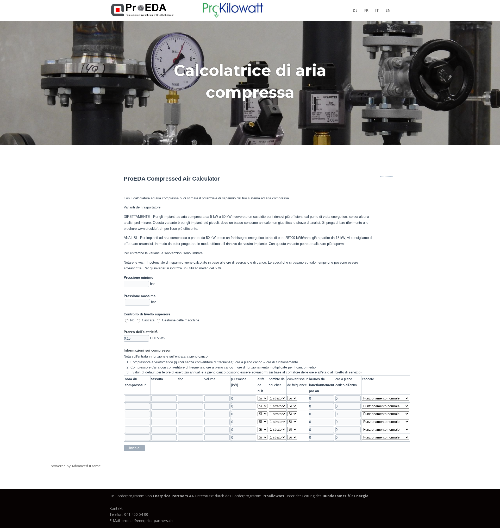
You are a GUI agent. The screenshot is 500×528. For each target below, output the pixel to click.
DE (355, 11)
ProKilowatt (274, 495)
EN (388, 11)
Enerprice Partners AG (173, 495)
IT (377, 11)
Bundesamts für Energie (345, 495)
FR (366, 11)
